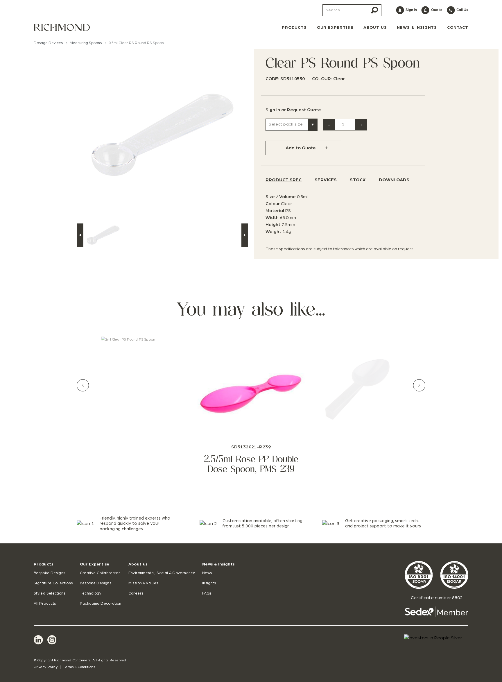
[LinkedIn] (38, 640)
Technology (91, 593)
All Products (45, 604)
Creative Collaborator (100, 573)
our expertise (335, 28)
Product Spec (284, 180)
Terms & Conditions (79, 667)
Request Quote (304, 110)
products (294, 28)
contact (457, 28)
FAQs (206, 593)
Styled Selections (49, 593)
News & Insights (218, 564)
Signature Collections (53, 583)
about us (375, 28)
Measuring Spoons (86, 43)
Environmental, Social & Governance (161, 573)
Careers (136, 593)
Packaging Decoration (100, 604)
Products (43, 564)
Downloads (394, 180)
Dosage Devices (48, 43)
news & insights (417, 28)
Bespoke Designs (49, 573)
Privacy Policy (46, 667)
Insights (209, 583)
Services (326, 180)
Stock (358, 180)
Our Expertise (95, 564)
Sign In (273, 110)
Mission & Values (143, 583)
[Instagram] (52, 640)
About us (138, 564)
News (207, 573)
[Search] (374, 10)
